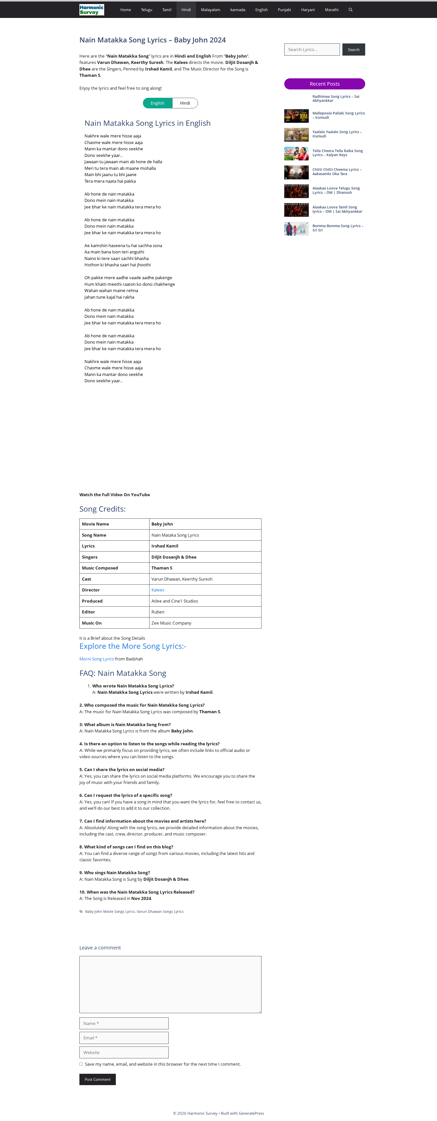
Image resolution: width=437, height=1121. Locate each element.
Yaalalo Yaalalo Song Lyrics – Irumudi (337, 133)
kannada (237, 9)
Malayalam (210, 9)
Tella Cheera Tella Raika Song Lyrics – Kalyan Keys (338, 152)
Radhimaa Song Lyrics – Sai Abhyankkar (336, 98)
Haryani (308, 9)
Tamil (166, 9)
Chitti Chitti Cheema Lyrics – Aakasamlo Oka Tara (337, 171)
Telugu (146, 9)
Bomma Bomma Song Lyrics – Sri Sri (338, 227)
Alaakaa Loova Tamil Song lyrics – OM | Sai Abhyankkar (337, 209)
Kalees (157, 590)
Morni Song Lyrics (96, 659)
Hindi (186, 9)
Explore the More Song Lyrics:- (132, 646)
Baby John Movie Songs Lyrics (110, 911)
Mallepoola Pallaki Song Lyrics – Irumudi (339, 115)
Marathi (332, 9)
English (261, 9)
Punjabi (284, 9)
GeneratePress (251, 1113)
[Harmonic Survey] (91, 10)
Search (354, 49)
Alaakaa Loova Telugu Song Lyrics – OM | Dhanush (336, 190)
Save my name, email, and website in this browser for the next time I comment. (163, 1064)
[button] (351, 10)
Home (125, 9)
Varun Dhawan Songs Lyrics (160, 911)
